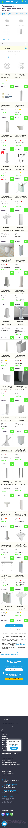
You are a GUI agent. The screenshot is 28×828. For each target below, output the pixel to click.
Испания (19, 652)
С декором (21, 25)
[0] (22, 2)
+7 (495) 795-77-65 (20, 644)
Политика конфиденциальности (10, 764)
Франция (7, 654)
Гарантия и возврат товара (9, 762)
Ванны (3, 725)
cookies (14, 745)
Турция (2, 654)
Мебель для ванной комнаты (9, 723)
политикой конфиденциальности (15, 675)
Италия (25, 652)
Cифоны (3, 748)
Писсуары (4, 734)
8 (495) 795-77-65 (9, 786)
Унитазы (3, 731)
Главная (4, 13)
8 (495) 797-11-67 (9, 787)
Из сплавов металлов (7, 35)
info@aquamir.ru (9, 773)
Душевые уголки (6, 729)
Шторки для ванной (7, 727)
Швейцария (14, 654)
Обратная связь (5, 775)
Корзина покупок (6, 771)
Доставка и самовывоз (7, 758)
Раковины (4, 736)
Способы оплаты (6, 760)
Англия (8, 652)
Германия (13, 652)
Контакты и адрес (6, 757)
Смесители (4, 738)
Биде (2, 732)
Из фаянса (21, 35)
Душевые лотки (5, 750)
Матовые (7, 25)
